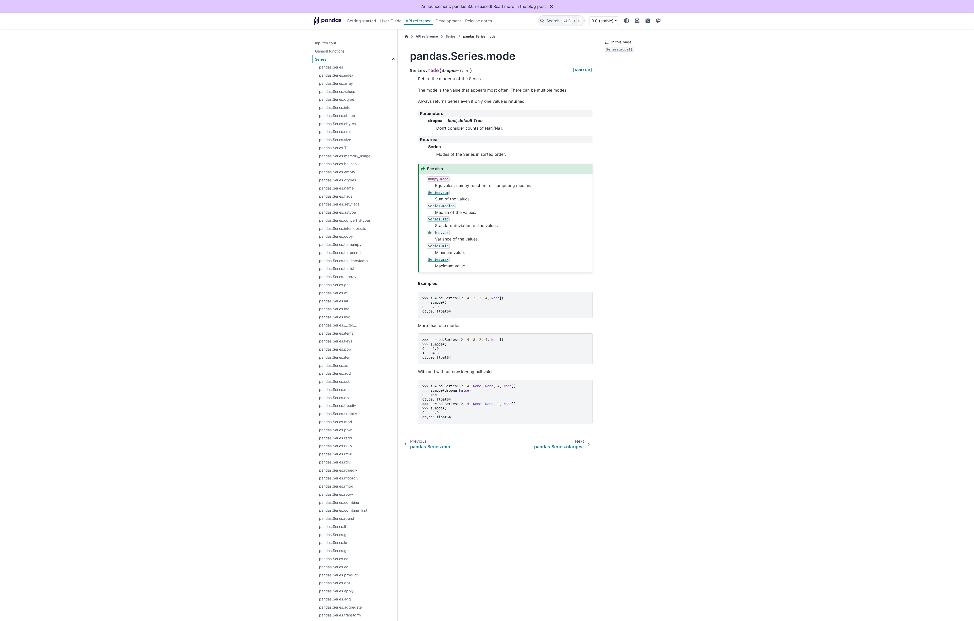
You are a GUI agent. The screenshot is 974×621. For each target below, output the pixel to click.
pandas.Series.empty (337, 172)
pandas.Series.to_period (340, 252)
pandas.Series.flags (336, 196)
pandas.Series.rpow (336, 494)
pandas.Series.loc (334, 309)
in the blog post (530, 6)
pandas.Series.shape (337, 115)
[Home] (406, 36)
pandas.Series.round (336, 518)
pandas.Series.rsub (335, 446)
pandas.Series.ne (333, 559)
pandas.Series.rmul (335, 454)
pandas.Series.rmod (336, 486)
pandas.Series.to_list (336, 269)
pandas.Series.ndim (336, 132)
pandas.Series (331, 67)
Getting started (361, 20)
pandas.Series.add (335, 373)
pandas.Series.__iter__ (338, 325)
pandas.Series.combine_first (343, 510)
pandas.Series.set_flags (339, 204)
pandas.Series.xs (333, 365)
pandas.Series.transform (340, 615)
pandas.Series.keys (335, 341)
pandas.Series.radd (335, 438)
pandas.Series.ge (334, 551)
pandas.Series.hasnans (339, 164)
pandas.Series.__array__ (339, 277)
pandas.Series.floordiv (338, 414)
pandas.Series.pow (335, 430)
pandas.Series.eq (334, 567)
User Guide (391, 20)
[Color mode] (626, 20)
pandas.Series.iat (333, 301)
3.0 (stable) (603, 20)
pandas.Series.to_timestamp (343, 260)
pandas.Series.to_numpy (340, 245)
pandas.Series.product (338, 575)
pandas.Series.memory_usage (344, 156)
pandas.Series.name (336, 188)
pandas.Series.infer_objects (342, 228)
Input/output (325, 43)
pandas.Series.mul (334, 389)
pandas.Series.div (334, 397)
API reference (418, 20)
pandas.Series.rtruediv (338, 470)
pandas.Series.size (335, 140)
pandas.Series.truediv (337, 406)
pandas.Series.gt (333, 534)
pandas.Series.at (333, 293)
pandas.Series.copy (336, 236)
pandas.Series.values (337, 91)
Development (448, 20)
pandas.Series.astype (337, 212)
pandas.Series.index (336, 75)
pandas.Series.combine (339, 502)
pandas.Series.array (336, 83)
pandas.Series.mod (335, 422)
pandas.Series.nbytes (337, 124)
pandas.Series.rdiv (335, 462)
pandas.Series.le (333, 543)
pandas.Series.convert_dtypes (345, 220)
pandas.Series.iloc (334, 317)
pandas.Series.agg (335, 599)
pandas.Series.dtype (336, 99)
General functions (330, 51)
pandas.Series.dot (334, 583)
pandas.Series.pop (335, 349)
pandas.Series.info (335, 108)
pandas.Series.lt (332, 526)
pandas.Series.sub (335, 382)
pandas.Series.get (334, 285)
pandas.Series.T (332, 148)
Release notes (478, 20)
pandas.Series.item (335, 357)
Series (320, 59)
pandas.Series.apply (336, 591)
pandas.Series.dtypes (337, 180)
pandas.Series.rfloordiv (338, 478)
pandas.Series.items (336, 333)
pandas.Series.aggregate (340, 607)
